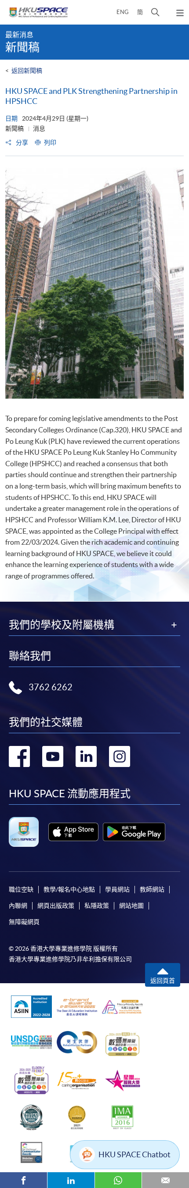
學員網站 (117, 889)
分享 (21, 142)
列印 (50, 142)
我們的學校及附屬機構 (61, 625)
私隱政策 (96, 905)
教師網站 (152, 889)
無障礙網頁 (24, 921)
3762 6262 (51, 687)
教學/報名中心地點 (69, 889)
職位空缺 (21, 889)
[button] (155, 12)
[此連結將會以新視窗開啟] (73, 832)
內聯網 (18, 905)
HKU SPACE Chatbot (134, 1154)
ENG (122, 12)
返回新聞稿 (26, 70)
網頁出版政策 (55, 905)
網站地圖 (131, 905)
